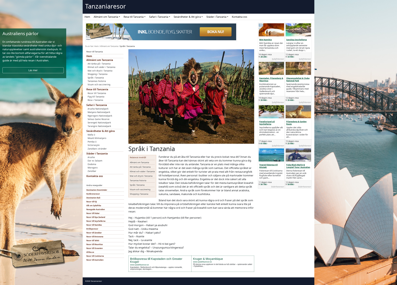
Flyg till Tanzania (96, 96)
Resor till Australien (94, 260)
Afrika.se (90, 252)
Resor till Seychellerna (95, 221)
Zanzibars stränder (97, 148)
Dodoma (92, 164)
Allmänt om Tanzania (106, 16)
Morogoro (93, 167)
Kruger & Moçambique (208, 258)
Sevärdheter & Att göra (187, 16)
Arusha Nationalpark (98, 108)
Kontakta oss (239, 16)
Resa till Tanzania (134, 16)
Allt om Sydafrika (93, 205)
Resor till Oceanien (94, 248)
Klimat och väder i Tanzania (101, 67)
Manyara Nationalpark (99, 112)
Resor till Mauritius (94, 244)
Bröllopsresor (92, 229)
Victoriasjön (94, 145)
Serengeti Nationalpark (99, 122)
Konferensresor (93, 194)
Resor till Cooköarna (95, 256)
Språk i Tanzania (96, 77)
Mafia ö (91, 134)
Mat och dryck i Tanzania (100, 70)
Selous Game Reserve (98, 119)
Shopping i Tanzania (97, 74)
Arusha (91, 157)
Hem (87, 16)
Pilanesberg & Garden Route (296, 122)
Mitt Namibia (265, 39)
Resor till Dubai (92, 213)
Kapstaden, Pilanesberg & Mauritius (271, 79)
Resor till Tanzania (97, 93)
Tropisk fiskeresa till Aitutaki (268, 166)
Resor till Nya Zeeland (95, 217)
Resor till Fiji (91, 201)
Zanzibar (92, 171)
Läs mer (33, 70)
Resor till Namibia (94, 225)
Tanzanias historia (97, 81)
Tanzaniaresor (105, 6)
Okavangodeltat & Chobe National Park (298, 79)
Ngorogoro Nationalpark (100, 115)
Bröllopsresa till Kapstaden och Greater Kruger (156, 260)
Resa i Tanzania (95, 100)
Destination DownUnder (96, 190)
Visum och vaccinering (99, 84)
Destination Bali (93, 198)
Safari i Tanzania (158, 16)
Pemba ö (92, 141)
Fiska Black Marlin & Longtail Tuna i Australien (298, 166)
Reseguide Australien (95, 209)
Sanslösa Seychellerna (296, 39)
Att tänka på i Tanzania (99, 63)
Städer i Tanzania (216, 16)
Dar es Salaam (95, 160)
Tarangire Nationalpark (99, 126)
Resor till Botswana (94, 236)
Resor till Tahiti (92, 240)
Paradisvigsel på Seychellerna (267, 122)
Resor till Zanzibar (94, 233)
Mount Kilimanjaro (97, 138)
